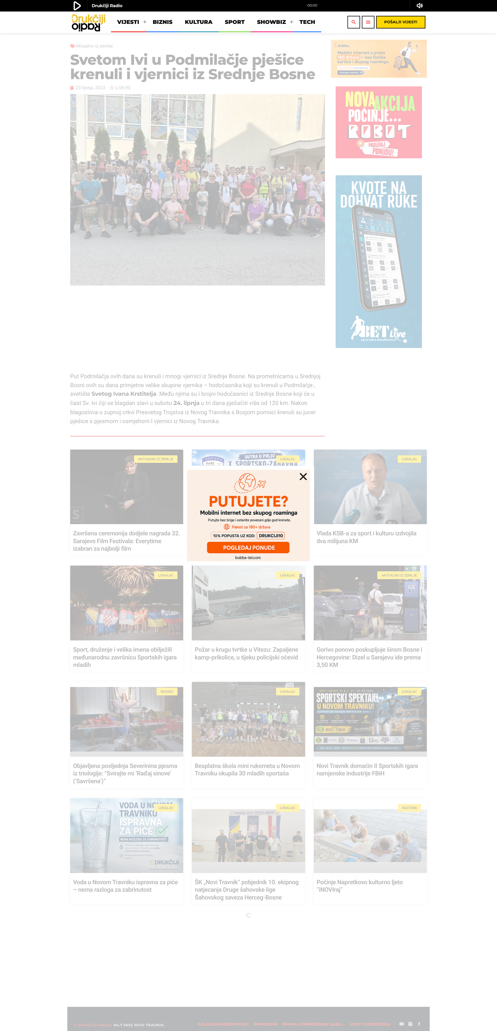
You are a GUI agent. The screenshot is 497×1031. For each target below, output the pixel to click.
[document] (248, 515)
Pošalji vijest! (400, 22)
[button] (303, 476)
